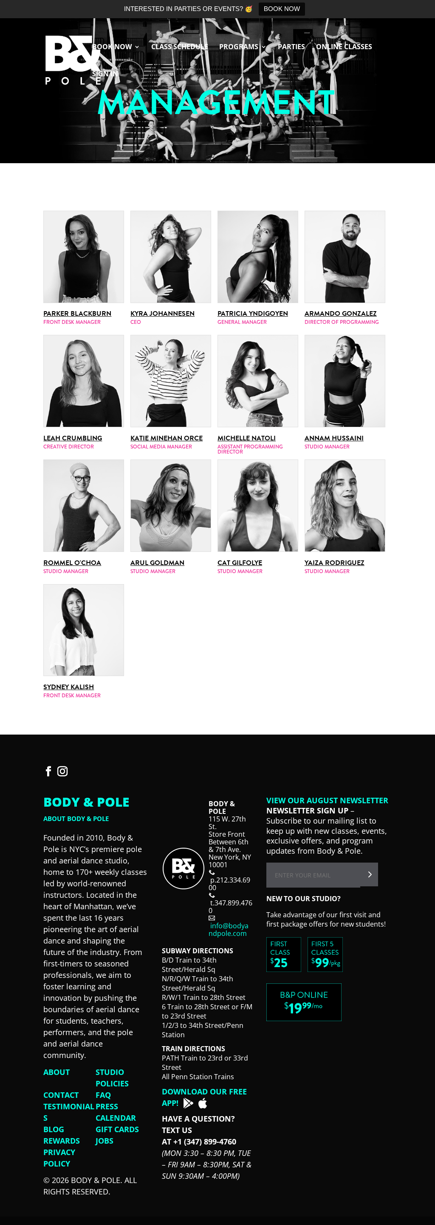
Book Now (112, 47)
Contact (61, 1095)
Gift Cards (117, 1129)
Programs (238, 47)
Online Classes (344, 47)
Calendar (116, 1118)
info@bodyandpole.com (229, 929)
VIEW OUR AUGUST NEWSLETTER (327, 800)
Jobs (104, 1141)
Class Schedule (179, 47)
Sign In (105, 74)
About (56, 1072)
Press (107, 1106)
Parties (291, 47)
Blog (53, 1129)
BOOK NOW (282, 8)
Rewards (61, 1141)
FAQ (103, 1095)
